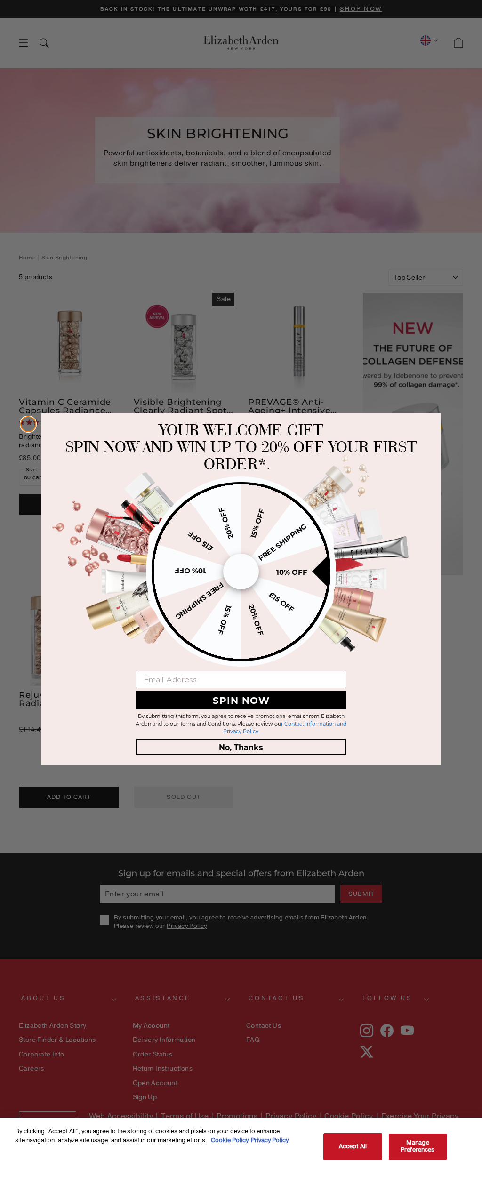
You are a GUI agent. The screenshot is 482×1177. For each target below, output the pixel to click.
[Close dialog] (28, 424)
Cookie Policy (230, 1140)
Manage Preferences (417, 1146)
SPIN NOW (241, 699)
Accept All (353, 1146)
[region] (241, 1147)
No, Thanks (241, 747)
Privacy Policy (270, 1140)
